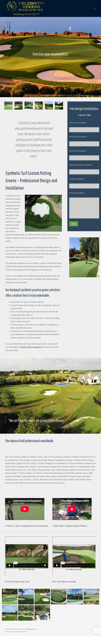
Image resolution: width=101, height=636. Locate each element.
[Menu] (95, 8)
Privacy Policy (9, 631)
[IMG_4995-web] (91, 596)
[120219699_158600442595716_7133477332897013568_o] (9, 596)
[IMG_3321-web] (26, 596)
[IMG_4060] (58, 596)
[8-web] (39, 105)
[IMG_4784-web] (75, 596)
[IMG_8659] (42, 613)
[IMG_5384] (9, 613)
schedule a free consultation (30, 347)
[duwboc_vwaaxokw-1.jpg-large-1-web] (29, 105)
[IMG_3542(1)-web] (8, 105)
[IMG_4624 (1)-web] (18, 105)
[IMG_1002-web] (59, 105)
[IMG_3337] (42, 596)
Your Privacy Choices (20, 631)
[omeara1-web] (49, 105)
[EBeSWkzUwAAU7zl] (26, 613)
